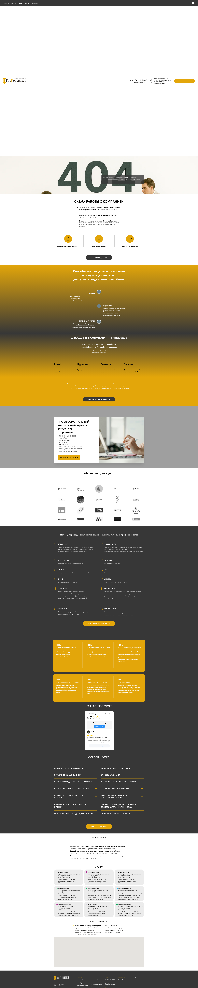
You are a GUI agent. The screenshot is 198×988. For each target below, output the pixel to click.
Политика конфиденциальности (110, 984)
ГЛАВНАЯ (6, 3)
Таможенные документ (96, 982)
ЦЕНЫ (20, 3)
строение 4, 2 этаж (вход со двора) (162, 80)
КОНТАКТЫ (34, 3)
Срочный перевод (95, 986)
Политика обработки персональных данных (110, 980)
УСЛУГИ (13, 3)
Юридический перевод (96, 979)
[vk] (193, 3)
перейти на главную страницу (119, 182)
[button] (184, 81)
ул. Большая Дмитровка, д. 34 (161, 78)
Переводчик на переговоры (80, 982)
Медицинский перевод (82, 985)
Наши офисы (121, 979)
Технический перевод (82, 979)
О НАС (27, 3)
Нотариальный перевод (96, 984)
